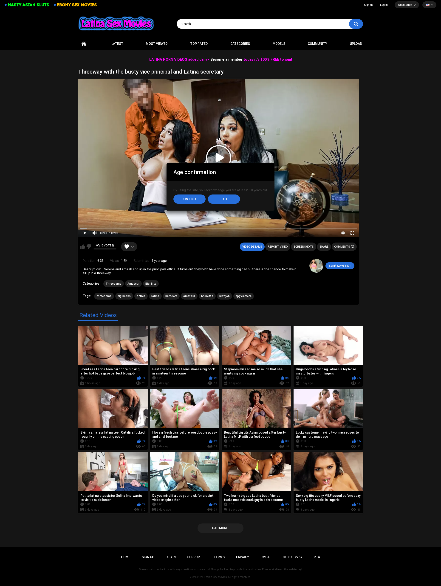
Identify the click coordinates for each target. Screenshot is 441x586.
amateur (189, 296)
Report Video (278, 246)
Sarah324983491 (340, 265)
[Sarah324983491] (316, 266)
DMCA (264, 557)
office (141, 296)
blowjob (224, 296)
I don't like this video (88, 246)
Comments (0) (344, 246)
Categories (240, 44)
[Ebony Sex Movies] (75, 4)
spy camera (244, 296)
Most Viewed (156, 44)
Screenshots (304, 246)
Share (323, 246)
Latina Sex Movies (215, 577)
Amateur (133, 283)
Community (317, 44)
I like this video (82, 246)
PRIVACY (242, 557)
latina (155, 296)
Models (279, 44)
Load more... (220, 528)
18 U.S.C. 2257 (291, 557)
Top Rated (199, 44)
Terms (219, 557)
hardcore (171, 296)
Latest (117, 44)
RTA (317, 557)
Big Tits (150, 283)
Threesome (114, 283)
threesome (104, 296)
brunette (207, 296)
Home (84, 44)
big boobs (124, 296)
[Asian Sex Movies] (27, 5)
